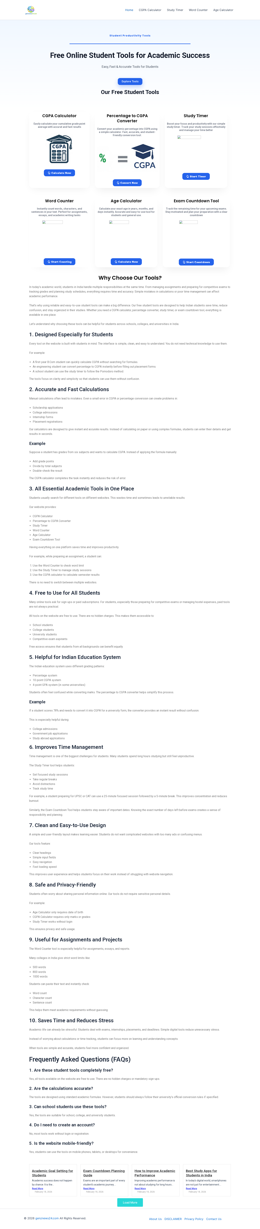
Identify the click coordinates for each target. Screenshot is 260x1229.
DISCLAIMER (173, 1219)
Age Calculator (223, 10)
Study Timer (175, 10)
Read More (37, 1188)
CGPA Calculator (150, 10)
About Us (155, 1219)
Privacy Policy (193, 1219)
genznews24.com (47, 1218)
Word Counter (198, 10)
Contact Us (213, 1219)
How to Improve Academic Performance (155, 1173)
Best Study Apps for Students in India (201, 1173)
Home (129, 10)
